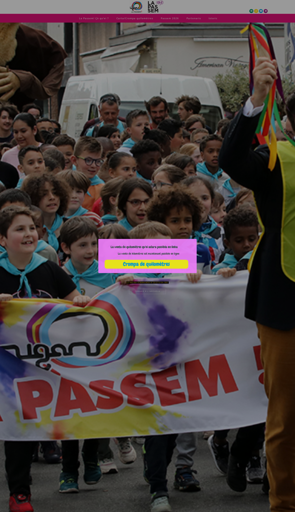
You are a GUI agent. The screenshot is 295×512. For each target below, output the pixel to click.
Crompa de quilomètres (146, 264)
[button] (144, 246)
